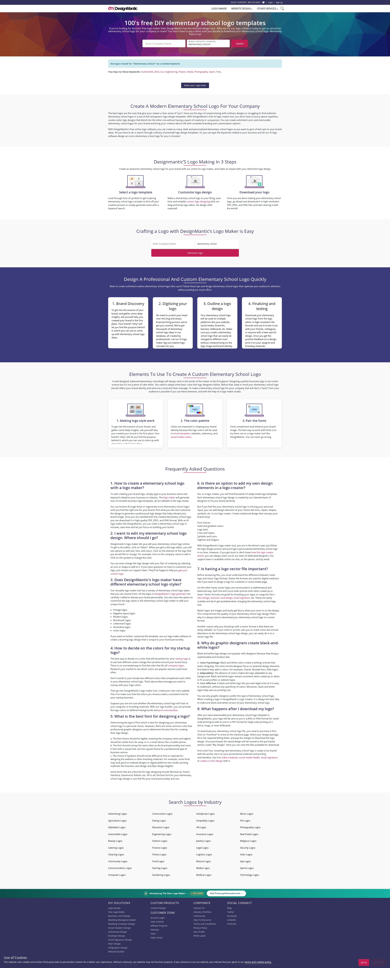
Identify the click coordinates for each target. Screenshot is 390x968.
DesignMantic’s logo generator (170, 593)
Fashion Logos (159, 840)
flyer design (158, 765)
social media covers (181, 436)
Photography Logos (250, 827)
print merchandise (167, 710)
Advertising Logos (117, 813)
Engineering (171, 71)
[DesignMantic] (123, 8)
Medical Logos (203, 874)
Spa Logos (245, 861)
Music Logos (246, 813)
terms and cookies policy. (258, 962)
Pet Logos (245, 820)
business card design (136, 765)
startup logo (181, 658)
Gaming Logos (159, 867)
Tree (218, 71)
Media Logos (203, 867)
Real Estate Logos (249, 834)
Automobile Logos (117, 834)
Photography (201, 71)
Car (162, 71)
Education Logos (160, 827)
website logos (228, 679)
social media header (249, 757)
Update (239, 43)
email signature (242, 597)
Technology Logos (249, 874)
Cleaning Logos (116, 854)
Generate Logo (195, 252)
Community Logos (117, 861)
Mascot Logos (203, 861)
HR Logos (201, 827)
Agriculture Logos (117, 820)
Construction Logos (162, 813)
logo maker (169, 497)
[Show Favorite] (263, 2)
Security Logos (247, 847)
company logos (176, 665)
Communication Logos (120, 867)
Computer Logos (117, 874)
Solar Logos (246, 854)
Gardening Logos (161, 874)
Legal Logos (202, 847)
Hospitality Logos (205, 820)
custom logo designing (198, 201)
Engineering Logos (161, 834)
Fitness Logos (159, 854)
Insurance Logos (204, 834)
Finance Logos (159, 847)
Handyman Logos (205, 813)
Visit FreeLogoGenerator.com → (226, 893)
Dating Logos (159, 820)
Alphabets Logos (117, 827)
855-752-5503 (254, 2)
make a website (229, 757)
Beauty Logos (115, 840)
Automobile (147, 71)
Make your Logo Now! (195, 85)
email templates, (182, 433)
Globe (190, 71)
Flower (182, 71)
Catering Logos (116, 847)
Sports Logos (247, 867)
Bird (157, 71)
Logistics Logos (204, 854)
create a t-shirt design (211, 760)
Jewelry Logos (203, 840)
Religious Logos (248, 840)
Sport (212, 71)
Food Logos (158, 861)
